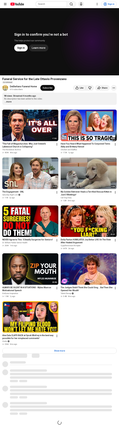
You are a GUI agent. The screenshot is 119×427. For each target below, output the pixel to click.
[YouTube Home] (17, 4)
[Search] (71, 4)
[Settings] (97, 4)
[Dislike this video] (90, 88)
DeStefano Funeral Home (23, 86)
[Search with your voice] (81, 4)
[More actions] (114, 88)
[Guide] (5, 4)
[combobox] (52, 4)
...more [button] (7, 102)
